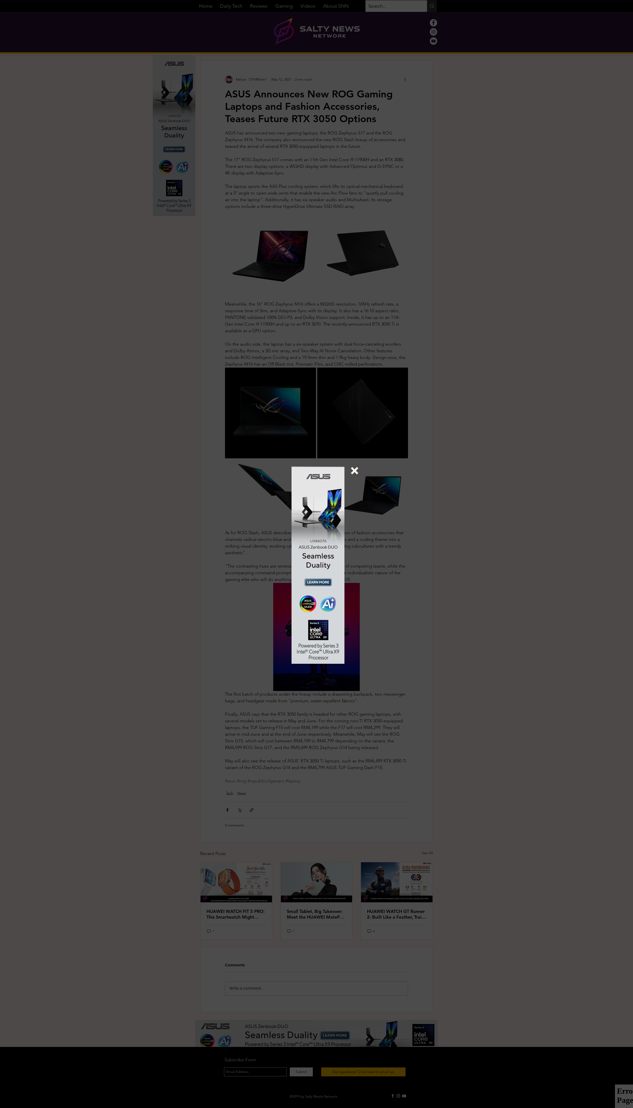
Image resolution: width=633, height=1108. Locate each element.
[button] (354, 470)
